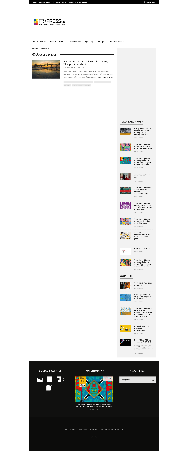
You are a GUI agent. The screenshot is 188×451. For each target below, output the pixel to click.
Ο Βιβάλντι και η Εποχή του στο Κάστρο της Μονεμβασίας (142, 132)
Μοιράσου (67, 85)
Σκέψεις (102, 41)
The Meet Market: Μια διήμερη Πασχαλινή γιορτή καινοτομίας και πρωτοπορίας (143, 312)
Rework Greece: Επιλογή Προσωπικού (142, 328)
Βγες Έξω (90, 41)
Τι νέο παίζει (117, 41)
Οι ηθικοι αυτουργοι (41, 2)
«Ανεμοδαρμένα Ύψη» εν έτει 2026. (142, 176)
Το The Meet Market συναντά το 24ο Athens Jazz (142, 236)
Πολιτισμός (75, 41)
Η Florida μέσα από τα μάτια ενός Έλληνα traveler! (86, 63)
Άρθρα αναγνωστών (86, 81)
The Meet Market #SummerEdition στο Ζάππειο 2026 (143, 146)
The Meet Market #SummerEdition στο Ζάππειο (142, 221)
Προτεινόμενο (77, 85)
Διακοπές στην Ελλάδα (78, 2)
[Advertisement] (116, 22)
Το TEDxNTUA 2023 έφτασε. (143, 284)
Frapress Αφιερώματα (71, 81)
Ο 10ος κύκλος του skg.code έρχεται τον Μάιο (143, 297)
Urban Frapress (58, 41)
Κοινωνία (108, 81)
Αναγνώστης (68, 67)
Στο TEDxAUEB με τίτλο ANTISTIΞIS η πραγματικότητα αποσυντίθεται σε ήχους (143, 345)
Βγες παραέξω (98, 81)
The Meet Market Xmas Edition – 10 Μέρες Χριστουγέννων (143, 191)
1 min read (87, 85)
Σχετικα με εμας (59, 2)
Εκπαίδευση (39, 41)
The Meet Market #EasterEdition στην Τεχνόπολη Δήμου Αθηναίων (142, 161)
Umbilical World (142, 248)
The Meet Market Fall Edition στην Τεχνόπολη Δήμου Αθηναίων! (143, 206)
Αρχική (35, 48)
